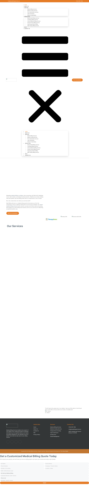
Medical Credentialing (31, 15)
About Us (27, 132)
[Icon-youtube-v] (20, 441)
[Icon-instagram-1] (16, 441)
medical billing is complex (17, 195)
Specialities (27, 16)
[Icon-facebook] (8, 441)
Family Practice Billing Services (33, 22)
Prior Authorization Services (32, 12)
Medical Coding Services (32, 10)
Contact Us (27, 28)
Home (26, 131)
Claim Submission (30, 13)
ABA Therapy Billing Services (33, 25)
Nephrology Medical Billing (32, 24)
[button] (45, 80)
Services (26, 7)
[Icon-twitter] (12, 441)
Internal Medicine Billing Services (33, 21)
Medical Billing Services (32, 9)
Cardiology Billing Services (32, 19)
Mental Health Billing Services (33, 18)
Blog (26, 153)
